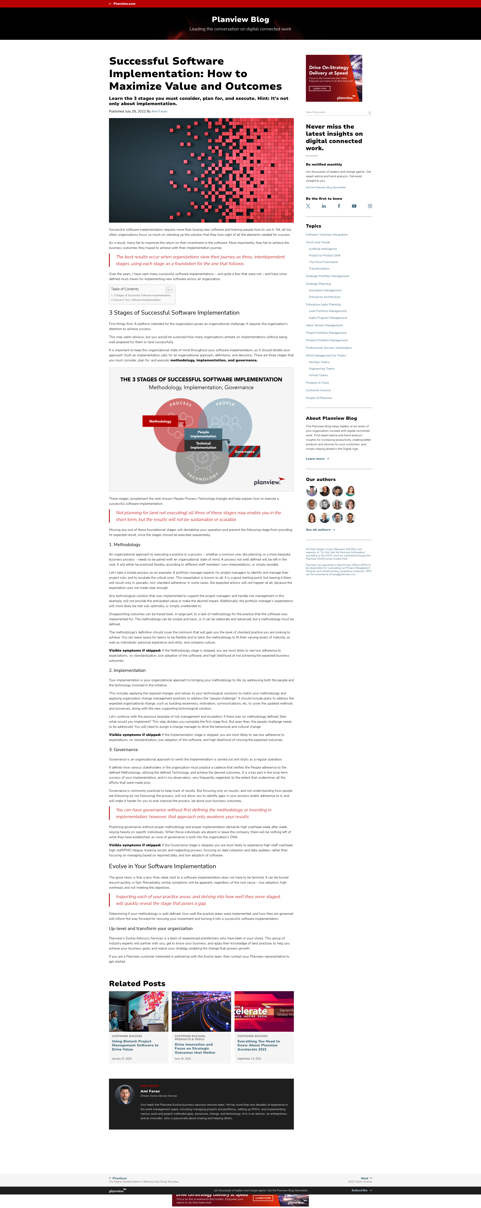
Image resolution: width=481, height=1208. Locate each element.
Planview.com (124, 4)
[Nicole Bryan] (350, 509)
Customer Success (318, 390)
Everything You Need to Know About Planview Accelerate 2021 (258, 1043)
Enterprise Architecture (325, 297)
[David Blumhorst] (325, 496)
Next (360, 1179)
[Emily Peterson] (312, 523)
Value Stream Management (324, 325)
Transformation (319, 269)
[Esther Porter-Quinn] (325, 509)
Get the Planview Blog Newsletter (326, 187)
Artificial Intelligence (323, 249)
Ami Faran (159, 111)
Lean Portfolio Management (328, 311)
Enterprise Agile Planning (323, 304)
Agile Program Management (328, 318)
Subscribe (362, 1190)
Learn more (317, 459)
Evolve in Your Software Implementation (137, 300)
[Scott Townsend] (337, 523)
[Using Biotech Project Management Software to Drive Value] (138, 1011)
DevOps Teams (319, 362)
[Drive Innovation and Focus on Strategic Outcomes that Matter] (201, 1011)
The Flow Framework (323, 262)
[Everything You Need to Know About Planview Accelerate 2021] (264, 1011)
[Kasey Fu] (337, 496)
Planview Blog (240, 19)
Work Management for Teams (326, 355)
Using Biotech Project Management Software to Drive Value (135, 1043)
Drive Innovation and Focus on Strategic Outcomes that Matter (196, 1045)
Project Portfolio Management (326, 333)
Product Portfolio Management (327, 340)
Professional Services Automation (329, 348)
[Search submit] (369, 113)
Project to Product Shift (324, 255)
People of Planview (319, 398)
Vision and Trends (318, 242)
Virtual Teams (318, 375)
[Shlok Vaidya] (350, 523)
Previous (143, 1179)
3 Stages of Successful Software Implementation (142, 295)
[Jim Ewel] (312, 509)
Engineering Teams (322, 369)
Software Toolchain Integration (327, 235)
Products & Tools (317, 383)
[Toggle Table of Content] (167, 290)
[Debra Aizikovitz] (325, 523)
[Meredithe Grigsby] (337, 509)
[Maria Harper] (350, 496)
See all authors (318, 530)
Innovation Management (325, 290)
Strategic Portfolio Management (327, 276)
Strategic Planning (318, 284)
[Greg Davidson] (312, 496)
